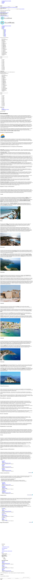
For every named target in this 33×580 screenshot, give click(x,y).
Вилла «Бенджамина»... (4, 514)
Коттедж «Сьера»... (3, 465)
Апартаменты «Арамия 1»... (4, 491)
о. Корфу (6, 488)
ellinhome (3, 549)
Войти (16, 6)
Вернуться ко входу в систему (4, 12)
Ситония (9, 484)
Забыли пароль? (15, 7)
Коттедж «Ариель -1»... (4, 462)
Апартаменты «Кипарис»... (4, 487)
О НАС (3, 3)
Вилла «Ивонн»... (3, 569)
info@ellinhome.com (4, 548)
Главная (3, 108)
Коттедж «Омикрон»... (4, 469)
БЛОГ (3, 552)
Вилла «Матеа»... (3, 519)
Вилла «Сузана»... (3, 566)
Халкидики (6, 466)
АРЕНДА (3, 2)
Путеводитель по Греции (5, 109)
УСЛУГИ (3, 1)
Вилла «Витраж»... (3, 562)
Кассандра (9, 466)
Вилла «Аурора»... (3, 510)
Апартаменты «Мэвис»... (4, 483)
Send (1, 579)
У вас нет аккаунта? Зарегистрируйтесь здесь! (6, 7)
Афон (9, 563)
